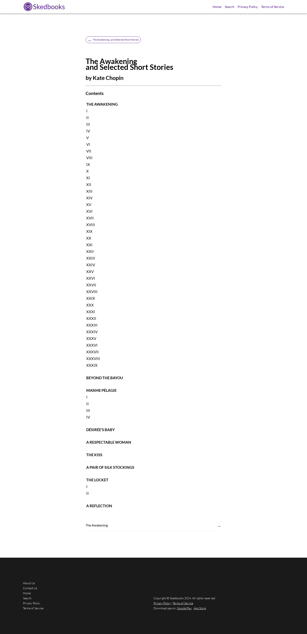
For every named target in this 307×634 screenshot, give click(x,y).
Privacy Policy (248, 7)
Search (229, 7)
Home (217, 7)
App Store (200, 608)
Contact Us (30, 588)
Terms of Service (272, 7)
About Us (29, 583)
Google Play (184, 608)
